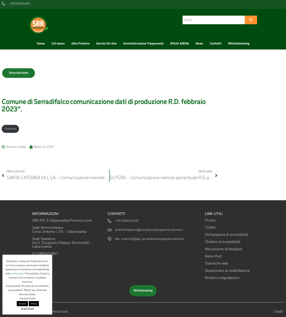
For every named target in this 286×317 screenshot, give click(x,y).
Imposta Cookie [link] (27, 298)
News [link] (199, 43)
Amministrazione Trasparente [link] (143, 43)
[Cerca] (251, 20)
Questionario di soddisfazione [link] (227, 271)
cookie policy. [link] (17, 273)
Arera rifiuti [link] (213, 256)
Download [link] (10, 128)
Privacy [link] (210, 220)
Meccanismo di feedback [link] (223, 249)
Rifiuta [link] (34, 303)
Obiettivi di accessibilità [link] (222, 242)
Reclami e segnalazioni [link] (222, 278)
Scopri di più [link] (27, 308)
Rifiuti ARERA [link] (179, 43)
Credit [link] (278, 312)
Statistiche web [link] (216, 264)
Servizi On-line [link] (106, 43)
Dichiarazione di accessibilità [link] (226, 235)
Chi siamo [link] (58, 43)
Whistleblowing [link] (238, 43)
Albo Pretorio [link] (80, 43)
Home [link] (41, 43)
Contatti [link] (215, 43)
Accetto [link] (22, 303)
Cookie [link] (210, 227)
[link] (38, 25)
